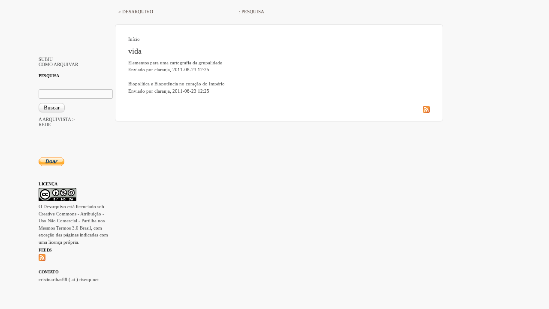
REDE (45, 124)
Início (134, 39)
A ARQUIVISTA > (57, 119)
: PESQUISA (251, 11)
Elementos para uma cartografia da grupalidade (175, 62)
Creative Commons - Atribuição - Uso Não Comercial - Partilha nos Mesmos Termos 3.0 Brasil (72, 220)
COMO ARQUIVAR (58, 64)
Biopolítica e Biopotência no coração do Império (176, 83)
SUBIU (46, 59)
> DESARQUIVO (135, 11)
